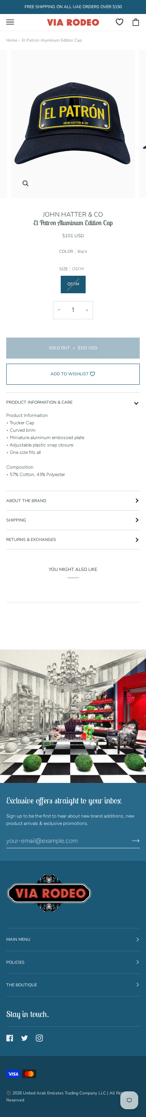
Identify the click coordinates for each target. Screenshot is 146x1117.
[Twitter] (24, 1038)
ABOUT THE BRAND (26, 501)
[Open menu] (14, 22)
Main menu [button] (18, 939)
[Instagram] (39, 1038)
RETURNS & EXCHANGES (31, 540)
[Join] (129, 841)
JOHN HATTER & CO (73, 214)
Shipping (16, 520)
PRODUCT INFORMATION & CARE (39, 402)
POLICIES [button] (15, 962)
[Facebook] (9, 1038)
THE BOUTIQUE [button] (21, 985)
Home (12, 40)
